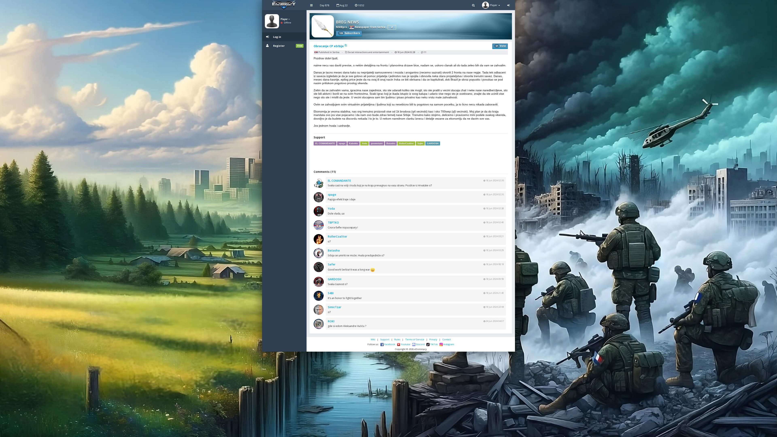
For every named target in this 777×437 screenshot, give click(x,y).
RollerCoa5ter (406, 143)
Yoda (364, 143)
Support (384, 339)
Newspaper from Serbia (369, 27)
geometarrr (377, 143)
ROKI (331, 321)
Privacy (433, 339)
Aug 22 (343, 5)
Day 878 (324, 5)
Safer (331, 264)
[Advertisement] (410, 157)
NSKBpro (341, 27)
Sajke (420, 143)
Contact (446, 339)
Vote (501, 46)
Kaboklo (353, 143)
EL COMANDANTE (325, 143)
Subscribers (349, 33)
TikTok (434, 344)
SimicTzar (334, 307)
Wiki (373, 339)
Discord (420, 344)
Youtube (405, 344)
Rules (397, 339)
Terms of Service (414, 339)
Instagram (448, 344)
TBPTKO (333, 222)
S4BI (331, 293)
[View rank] (392, 27)
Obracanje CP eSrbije (329, 46)
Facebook (389, 344)
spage (342, 143)
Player (284, 19)
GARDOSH (432, 143)
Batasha (390, 143)
